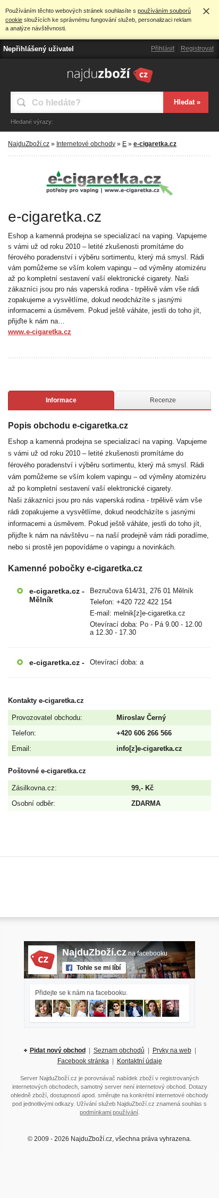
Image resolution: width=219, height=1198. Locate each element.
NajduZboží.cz (28, 144)
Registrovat (197, 48)
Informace (61, 400)
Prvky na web (172, 1050)
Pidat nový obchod (58, 1050)
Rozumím (206, 11)
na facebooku (114, 953)
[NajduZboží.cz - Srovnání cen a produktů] (109, 82)
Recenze (163, 400)
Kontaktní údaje (139, 1061)
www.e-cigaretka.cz (39, 332)
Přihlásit (162, 48)
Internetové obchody (85, 144)
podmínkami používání (109, 1112)
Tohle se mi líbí (99, 968)
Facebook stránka (83, 1061)
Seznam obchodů (119, 1050)
